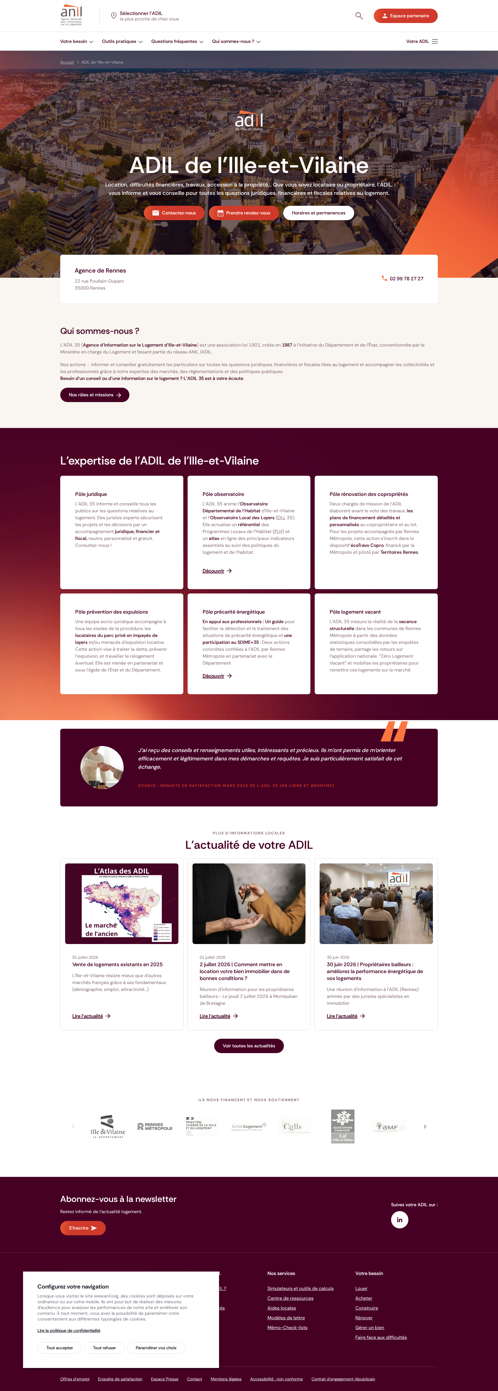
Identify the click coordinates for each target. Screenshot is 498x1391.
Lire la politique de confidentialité (68, 1330)
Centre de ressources (290, 1298)
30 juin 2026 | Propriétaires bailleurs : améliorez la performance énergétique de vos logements (375, 971)
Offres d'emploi (74, 1379)
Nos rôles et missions (91, 395)
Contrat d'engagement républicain (343, 1379)
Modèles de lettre (286, 1318)
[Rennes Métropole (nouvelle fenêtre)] (155, 1126)
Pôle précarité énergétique (234, 611)
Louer (361, 1288)
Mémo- (287, 1328)
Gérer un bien (369, 1328)
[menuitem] (422, 41)
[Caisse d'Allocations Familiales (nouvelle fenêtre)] (343, 1126)
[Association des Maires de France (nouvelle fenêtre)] (390, 1126)
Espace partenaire (409, 16)
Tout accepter (59, 1348)
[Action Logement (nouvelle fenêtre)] (249, 1126)
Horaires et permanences (319, 213)
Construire (366, 1308)
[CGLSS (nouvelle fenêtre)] (296, 1126)
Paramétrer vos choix (156, 1348)
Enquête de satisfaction (120, 1379)
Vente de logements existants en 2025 (117, 964)
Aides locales (281, 1308)
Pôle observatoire (223, 494)
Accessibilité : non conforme (276, 1379)
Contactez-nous (179, 213)
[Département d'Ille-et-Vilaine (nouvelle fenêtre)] (108, 1126)
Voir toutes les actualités (249, 1046)
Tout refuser (104, 1348)
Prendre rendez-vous (248, 213)
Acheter (363, 1298)
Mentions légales (226, 1379)
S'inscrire (78, 1228)
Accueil (67, 62)
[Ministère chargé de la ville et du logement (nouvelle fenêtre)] (202, 1126)
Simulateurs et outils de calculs (300, 1288)
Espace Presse (164, 1379)
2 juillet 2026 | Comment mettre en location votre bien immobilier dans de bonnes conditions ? (245, 971)
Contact (194, 1379)
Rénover (364, 1318)
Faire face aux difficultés (381, 1337)
